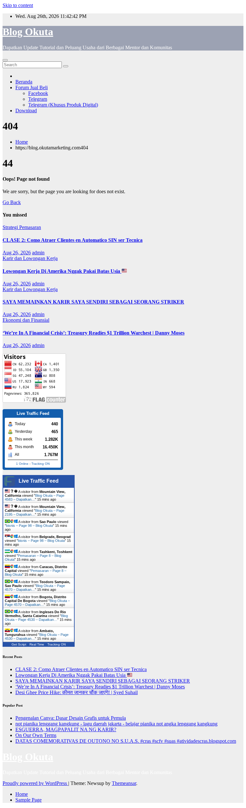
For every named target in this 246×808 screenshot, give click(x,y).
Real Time (36, 644)
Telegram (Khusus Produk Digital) (63, 104)
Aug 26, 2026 (17, 252)
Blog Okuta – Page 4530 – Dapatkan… (36, 618)
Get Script (19, 644)
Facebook (38, 93)
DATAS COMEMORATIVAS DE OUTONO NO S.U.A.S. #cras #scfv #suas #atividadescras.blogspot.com (125, 741)
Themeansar (124, 783)
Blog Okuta (28, 31)
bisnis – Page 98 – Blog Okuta (29, 525)
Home (21, 142)
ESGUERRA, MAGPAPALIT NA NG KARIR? (65, 729)
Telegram (37, 99)
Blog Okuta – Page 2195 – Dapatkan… (34, 512)
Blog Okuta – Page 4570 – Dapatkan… (37, 602)
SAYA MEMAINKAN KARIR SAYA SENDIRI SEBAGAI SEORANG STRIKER (93, 302)
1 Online (22, 463)
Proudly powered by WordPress (35, 783)
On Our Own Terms (35, 735)
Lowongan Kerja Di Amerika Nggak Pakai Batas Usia (62, 271)
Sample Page (28, 800)
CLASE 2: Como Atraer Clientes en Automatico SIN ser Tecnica (73, 240)
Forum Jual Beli (31, 87)
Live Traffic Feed (39, 481)
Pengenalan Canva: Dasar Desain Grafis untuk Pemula (70, 718)
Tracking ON (40, 463)
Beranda (23, 81)
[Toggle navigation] (5, 60)
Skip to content (18, 5)
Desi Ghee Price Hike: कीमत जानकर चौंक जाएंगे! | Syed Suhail (76, 692)
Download (26, 110)
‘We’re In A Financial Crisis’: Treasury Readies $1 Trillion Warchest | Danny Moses (93, 333)
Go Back (12, 202)
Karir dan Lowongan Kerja (30, 258)
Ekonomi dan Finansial (26, 320)
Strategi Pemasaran (22, 227)
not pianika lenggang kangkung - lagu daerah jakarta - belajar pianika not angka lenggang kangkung (116, 723)
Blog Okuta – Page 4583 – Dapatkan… (34, 497)
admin (38, 252)
